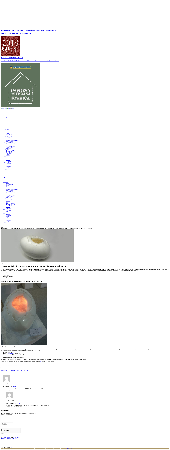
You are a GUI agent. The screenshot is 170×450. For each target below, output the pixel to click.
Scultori (20, 370)
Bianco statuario (10, 353)
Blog (13, 263)
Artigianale (3, 370)
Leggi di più (71, 448)
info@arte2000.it (4, 438)
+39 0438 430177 (6, 437)
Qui (41, 361)
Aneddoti (10, 263)
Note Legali (14, 438)
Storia (27, 370)
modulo (18, 365)
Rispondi (14, 386)
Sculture (24, 370)
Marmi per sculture (15, 370)
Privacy (10, 438)
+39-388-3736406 (17, 437)
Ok (67, 448)
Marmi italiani (8, 370)
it (3, 115)
